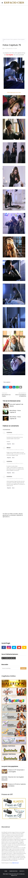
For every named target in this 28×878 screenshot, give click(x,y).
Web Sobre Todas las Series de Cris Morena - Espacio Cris (14, 874)
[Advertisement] (14, 22)
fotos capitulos (14, 39)
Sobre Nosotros (13, 871)
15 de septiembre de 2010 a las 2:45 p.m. (15, 478)
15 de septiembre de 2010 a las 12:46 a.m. (15, 449)
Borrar (13, 443)
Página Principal (6, 39)
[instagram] (9, 647)
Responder (9, 443)
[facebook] (4, 647)
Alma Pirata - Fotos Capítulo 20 (15, 417)
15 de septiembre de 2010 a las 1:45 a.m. (15, 463)
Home (6, 871)
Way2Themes (19, 876)
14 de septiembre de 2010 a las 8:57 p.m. (15, 434)
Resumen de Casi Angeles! (16, 777)
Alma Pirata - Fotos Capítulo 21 (15, 411)
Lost (5, 48)
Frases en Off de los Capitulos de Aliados (17, 785)
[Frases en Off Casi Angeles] (14, 818)
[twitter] (14, 647)
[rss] (24, 647)
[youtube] (19, 647)
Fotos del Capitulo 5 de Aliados (16, 405)
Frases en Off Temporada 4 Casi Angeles (16, 770)
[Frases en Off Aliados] (14, 808)
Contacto (21, 871)
